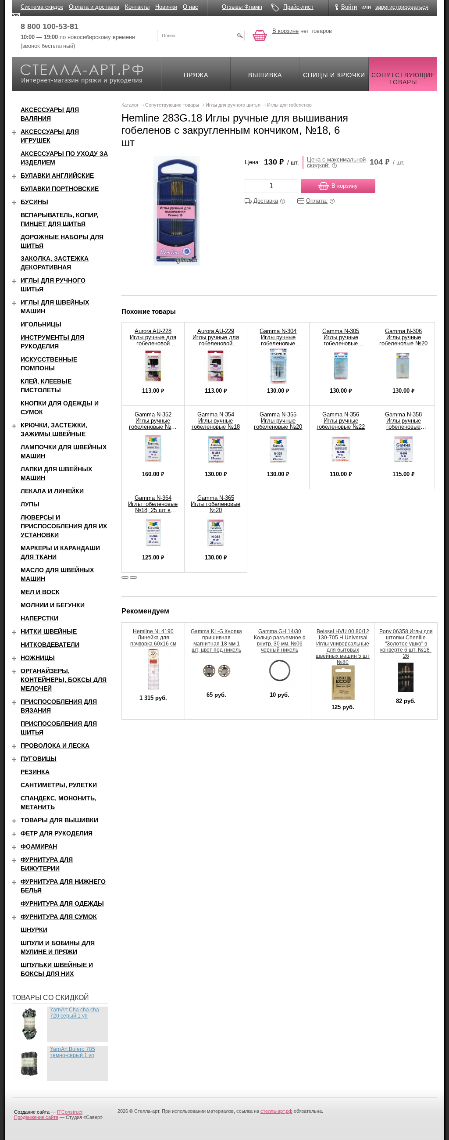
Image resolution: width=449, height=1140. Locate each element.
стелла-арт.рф (276, 1111)
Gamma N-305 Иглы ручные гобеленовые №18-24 (340, 340)
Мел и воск (40, 591)
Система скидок (42, 7)
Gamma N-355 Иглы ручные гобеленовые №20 (278, 420)
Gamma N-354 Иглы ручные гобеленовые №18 (216, 420)
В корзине (285, 31)
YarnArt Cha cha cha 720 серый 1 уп (74, 1013)
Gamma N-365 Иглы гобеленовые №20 (215, 504)
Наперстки (39, 618)
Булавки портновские (60, 188)
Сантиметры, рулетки (59, 785)
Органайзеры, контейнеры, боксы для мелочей (64, 679)
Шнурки (34, 929)
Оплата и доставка (94, 7)
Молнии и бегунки (53, 605)
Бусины (34, 201)
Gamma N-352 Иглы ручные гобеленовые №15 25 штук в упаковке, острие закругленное (153, 429)
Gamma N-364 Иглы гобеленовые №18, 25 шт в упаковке (153, 507)
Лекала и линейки (52, 491)
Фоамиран (39, 846)
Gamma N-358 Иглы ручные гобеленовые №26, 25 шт (403, 423)
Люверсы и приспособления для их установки (64, 526)
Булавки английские (57, 175)
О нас (190, 7)
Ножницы (38, 657)
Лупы (30, 504)
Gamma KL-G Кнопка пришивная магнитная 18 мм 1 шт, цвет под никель (216, 640)
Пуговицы (39, 758)
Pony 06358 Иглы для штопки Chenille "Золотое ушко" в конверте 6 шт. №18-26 (406, 643)
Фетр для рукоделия (57, 833)
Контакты (137, 7)
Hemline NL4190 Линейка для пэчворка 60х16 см (153, 637)
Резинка (35, 771)
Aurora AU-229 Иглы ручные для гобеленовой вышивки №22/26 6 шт (215, 343)
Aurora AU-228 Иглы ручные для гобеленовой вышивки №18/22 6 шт (153, 343)
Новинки (166, 7)
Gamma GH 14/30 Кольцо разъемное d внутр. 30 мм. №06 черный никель (280, 640)
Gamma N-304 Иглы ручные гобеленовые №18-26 (278, 340)
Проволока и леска (55, 745)
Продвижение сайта (36, 1117)
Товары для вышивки (59, 820)
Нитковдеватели (50, 644)
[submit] (239, 35)
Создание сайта (32, 1112)
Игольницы (41, 324)
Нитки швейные (49, 631)
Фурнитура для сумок (59, 916)
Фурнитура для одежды (62, 903)
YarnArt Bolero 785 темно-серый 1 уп (72, 1052)
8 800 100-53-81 (49, 26)
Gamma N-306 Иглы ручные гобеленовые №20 (403, 337)
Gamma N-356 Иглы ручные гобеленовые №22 (341, 420)
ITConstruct (69, 1112)
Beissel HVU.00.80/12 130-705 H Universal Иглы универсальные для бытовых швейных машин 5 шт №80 (343, 646)
